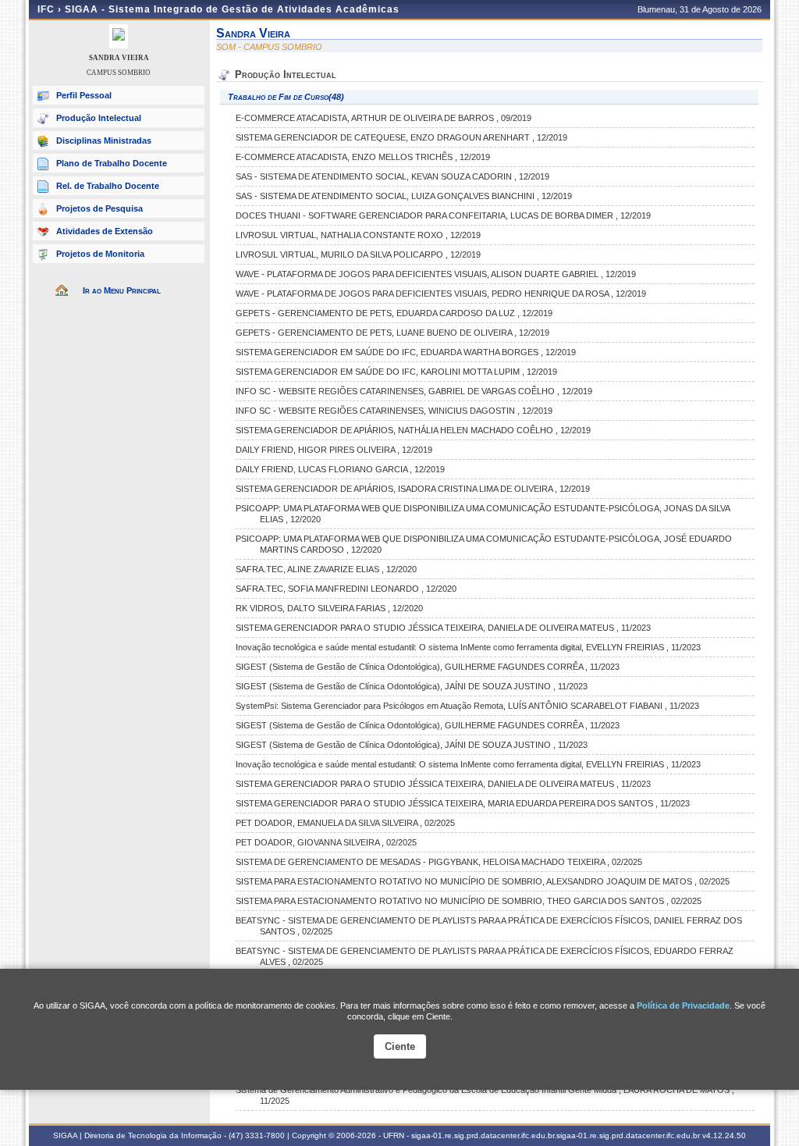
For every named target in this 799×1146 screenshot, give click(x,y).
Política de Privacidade (683, 1005)
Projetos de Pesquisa (99, 208)
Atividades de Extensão (104, 231)
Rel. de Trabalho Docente (107, 185)
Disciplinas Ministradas (103, 140)
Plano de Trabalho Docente (111, 163)
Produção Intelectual (98, 118)
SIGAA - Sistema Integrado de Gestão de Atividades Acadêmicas (232, 9)
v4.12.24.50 (724, 1135)
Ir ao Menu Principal (122, 290)
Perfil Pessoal (84, 95)
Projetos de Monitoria (100, 253)
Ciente (400, 1046)
